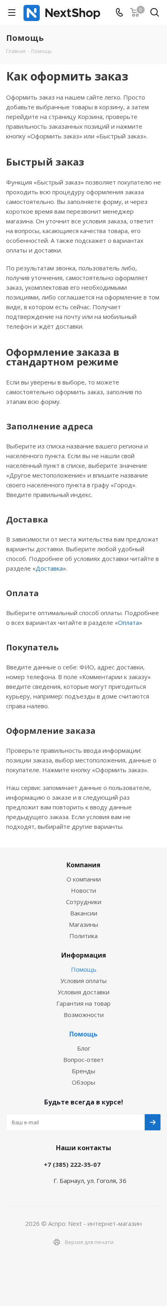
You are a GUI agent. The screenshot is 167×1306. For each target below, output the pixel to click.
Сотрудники (83, 902)
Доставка (49, 568)
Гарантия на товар (83, 1003)
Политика (83, 936)
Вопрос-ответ (83, 1059)
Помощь (83, 969)
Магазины (83, 924)
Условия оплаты (83, 981)
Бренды (83, 1071)
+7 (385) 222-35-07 (72, 1164)
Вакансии (83, 913)
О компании (83, 879)
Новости (83, 890)
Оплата (128, 622)
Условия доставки (83, 992)
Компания (83, 864)
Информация (83, 955)
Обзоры (83, 1082)
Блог (83, 1048)
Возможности (84, 1015)
